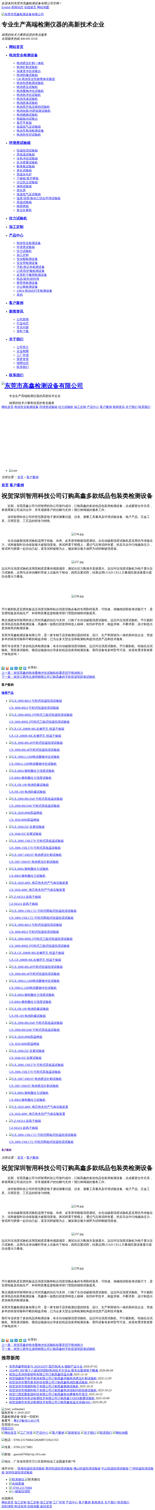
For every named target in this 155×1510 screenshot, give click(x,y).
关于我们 (16, 339)
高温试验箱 (24, 202)
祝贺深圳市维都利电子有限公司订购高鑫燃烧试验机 (44, 1386)
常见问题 (23, 327)
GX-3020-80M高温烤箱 (24, 819)
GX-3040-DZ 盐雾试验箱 (25, 833)
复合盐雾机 (24, 210)
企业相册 (23, 351)
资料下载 (23, 331)
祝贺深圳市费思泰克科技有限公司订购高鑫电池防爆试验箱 (48, 1382)
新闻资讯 (16, 311)
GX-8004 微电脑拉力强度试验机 (30, 777)
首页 (20, 477)
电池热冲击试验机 (29, 95)
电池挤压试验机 (27, 87)
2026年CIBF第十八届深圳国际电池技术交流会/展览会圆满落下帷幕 (53, 1370)
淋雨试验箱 (24, 186)
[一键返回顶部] (19, 1491)
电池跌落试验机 (27, 102)
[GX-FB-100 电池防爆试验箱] (29, 784)
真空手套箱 (24, 122)
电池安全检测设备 (23, 55)
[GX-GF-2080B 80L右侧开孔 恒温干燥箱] (36, 728)
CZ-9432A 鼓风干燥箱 (23, 903)
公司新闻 (23, 319)
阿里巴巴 (8, 1428)
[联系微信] (17, 1479)
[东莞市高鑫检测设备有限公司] (23, 14)
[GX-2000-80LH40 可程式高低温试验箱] (36, 798)
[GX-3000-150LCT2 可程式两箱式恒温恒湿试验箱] (43, 910)
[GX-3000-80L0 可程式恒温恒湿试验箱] (35, 700)
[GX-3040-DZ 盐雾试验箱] (27, 826)
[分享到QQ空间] (3, 668)
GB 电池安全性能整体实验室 (36, 79)
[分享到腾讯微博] (11, 668)
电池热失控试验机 (29, 134)
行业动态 (23, 323)
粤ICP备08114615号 (27, 1420)
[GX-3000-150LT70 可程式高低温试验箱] (36, 840)
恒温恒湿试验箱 (27, 150)
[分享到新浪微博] (7, 668)
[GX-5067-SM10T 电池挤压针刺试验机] (35, 854)
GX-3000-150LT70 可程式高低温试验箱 (35, 847)
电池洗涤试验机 (27, 98)
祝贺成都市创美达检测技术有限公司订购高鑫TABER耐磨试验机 (52, 1398)
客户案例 (16, 303)
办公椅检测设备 (27, 286)
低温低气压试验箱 (29, 126)
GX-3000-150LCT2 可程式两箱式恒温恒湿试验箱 (41, 917)
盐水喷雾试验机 (27, 162)
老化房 (21, 190)
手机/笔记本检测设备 (31, 267)
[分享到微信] (20, 668)
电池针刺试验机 (27, 67)
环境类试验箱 (20, 143)
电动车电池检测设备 (30, 130)
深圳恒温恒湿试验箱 (19, 1472)
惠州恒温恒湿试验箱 (59, 1468)
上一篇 (42, 672)
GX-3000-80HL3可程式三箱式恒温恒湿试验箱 (39, 721)
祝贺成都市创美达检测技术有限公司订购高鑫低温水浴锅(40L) (50, 1402)
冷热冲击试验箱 (27, 158)
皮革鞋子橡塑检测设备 (32, 274)
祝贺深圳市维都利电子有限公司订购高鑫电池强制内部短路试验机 (53, 1390)
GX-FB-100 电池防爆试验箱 (27, 791)
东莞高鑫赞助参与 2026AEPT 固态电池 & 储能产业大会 (46, 1366)
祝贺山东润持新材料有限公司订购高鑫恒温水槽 (41, 1374)
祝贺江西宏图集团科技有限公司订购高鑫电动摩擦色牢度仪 (48, 1394)
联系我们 (23, 367)
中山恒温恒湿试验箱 (115, 1468)
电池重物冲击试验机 (30, 91)
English (6, 7)
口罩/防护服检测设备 (31, 270)
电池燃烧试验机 (27, 114)
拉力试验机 (18, 218)
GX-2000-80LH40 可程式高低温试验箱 (34, 805)
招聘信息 (23, 363)
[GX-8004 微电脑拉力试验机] (29, 868)
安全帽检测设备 (27, 259)
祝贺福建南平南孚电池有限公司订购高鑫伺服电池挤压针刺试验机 (53, 1378)
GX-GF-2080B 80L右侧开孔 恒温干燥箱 (35, 735)
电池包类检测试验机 (30, 83)
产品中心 (16, 235)
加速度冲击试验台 (29, 71)
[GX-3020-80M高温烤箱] (25, 812)
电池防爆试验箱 (27, 75)
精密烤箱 (23, 206)
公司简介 (23, 347)
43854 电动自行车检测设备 (34, 290)
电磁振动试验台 (27, 118)
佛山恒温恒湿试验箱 (87, 1468)
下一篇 (48, 676)
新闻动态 (17, 7)
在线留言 (30, 7)
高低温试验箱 (26, 154)
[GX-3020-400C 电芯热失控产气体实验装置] (38, 882)
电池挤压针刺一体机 (30, 63)
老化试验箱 (24, 170)
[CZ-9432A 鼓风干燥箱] (25, 896)
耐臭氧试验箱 (26, 166)
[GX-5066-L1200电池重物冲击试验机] (34, 756)
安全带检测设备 (27, 263)
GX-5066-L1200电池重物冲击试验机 (33, 763)
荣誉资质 (23, 359)
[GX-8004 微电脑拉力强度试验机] (32, 770)
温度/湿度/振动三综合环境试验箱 (38, 198)
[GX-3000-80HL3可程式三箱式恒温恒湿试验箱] (41, 714)
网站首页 (16, 47)
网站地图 (43, 7)
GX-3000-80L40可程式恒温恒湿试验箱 (34, 749)
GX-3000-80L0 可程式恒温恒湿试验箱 (34, 707)
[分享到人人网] (16, 668)
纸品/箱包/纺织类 (28, 278)
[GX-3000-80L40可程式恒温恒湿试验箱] (36, 742)
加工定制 (16, 227)
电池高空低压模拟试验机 (33, 106)
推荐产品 (8, 692)
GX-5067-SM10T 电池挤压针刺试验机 (34, 861)
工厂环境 (23, 355)
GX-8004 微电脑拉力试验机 (27, 875)
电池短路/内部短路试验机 (34, 110)
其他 (20, 294)
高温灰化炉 (24, 174)
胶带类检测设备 (27, 282)
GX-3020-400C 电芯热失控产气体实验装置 (37, 889)
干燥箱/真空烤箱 (28, 178)
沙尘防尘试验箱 (27, 182)
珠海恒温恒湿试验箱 (31, 1468)
